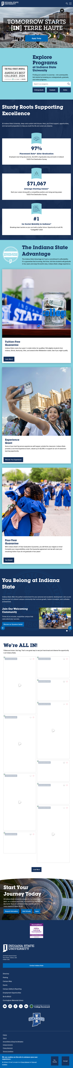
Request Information (11, 911)
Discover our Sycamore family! (13, 624)
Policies (5, 1035)
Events (5, 985)
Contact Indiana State (36, 965)
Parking (5, 977)
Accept (65, 1061)
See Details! (9, 560)
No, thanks (55, 1061)
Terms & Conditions (8, 1051)
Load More (36, 869)
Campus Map (7, 981)
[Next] (70, 628)
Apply (37, 911)
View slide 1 (66, 630)
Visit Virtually (26, 911)
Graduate (52, 90)
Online (65, 90)
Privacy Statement (8, 1048)
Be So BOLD (7, 996)
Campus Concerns (8, 1045)
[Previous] (3, 628)
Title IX (4, 1038)
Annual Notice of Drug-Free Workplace (13, 1041)
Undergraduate (39, 90)
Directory (6, 974)
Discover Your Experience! (13, 459)
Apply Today (36, 38)
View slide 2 (69, 630)
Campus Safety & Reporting (12, 989)
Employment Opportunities (12, 993)
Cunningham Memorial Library (13, 1000)
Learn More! (9, 359)
